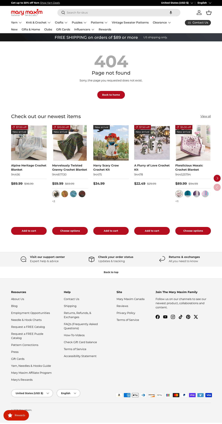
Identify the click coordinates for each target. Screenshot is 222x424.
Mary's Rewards (22, 379)
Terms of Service (75, 349)
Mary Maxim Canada (130, 299)
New (14, 29)
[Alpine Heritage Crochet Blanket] (29, 143)
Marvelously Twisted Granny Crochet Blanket (69, 167)
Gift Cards (63, 29)
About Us (17, 299)
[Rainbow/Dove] (205, 193)
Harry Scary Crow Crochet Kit (106, 167)
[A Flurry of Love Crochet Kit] (152, 143)
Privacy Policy (126, 313)
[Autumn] (64, 193)
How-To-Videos (74, 335)
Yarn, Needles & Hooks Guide (31, 365)
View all (205, 116)
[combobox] (118, 12)
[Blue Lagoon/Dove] (187, 193)
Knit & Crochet (36, 22)
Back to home (111, 94)
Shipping (70, 306)
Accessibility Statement (80, 356)
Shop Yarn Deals (50, 2)
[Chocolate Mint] (82, 193)
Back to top (111, 272)
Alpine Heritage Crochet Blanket (28, 167)
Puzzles (77, 22)
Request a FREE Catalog (28, 327)
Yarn (14, 22)
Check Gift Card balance (80, 342)
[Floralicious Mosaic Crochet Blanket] (193, 143)
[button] (170, 12)
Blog (14, 306)
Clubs (48, 29)
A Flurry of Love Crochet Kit (152, 167)
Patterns (97, 22)
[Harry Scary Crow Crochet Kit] (111, 143)
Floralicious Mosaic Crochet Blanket (189, 167)
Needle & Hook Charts (26, 320)
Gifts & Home (31, 29)
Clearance (160, 22)
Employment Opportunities (30, 313)
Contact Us (71, 299)
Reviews (122, 306)
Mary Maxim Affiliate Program (31, 372)
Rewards (105, 29)
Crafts (59, 22)
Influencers (82, 29)
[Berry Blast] (73, 193)
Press (15, 352)
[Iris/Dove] (196, 193)
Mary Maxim (25, 410)
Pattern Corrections (24, 345)
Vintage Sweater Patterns (130, 22)
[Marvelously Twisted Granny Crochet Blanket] (70, 143)
